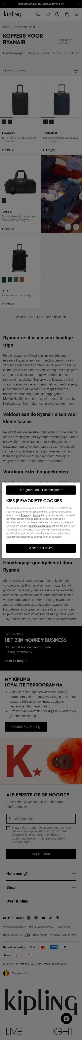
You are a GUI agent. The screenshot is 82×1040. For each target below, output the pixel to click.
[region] (41, 520)
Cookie (36, 515)
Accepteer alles (41, 548)
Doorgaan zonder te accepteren (41, 490)
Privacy (25, 515)
